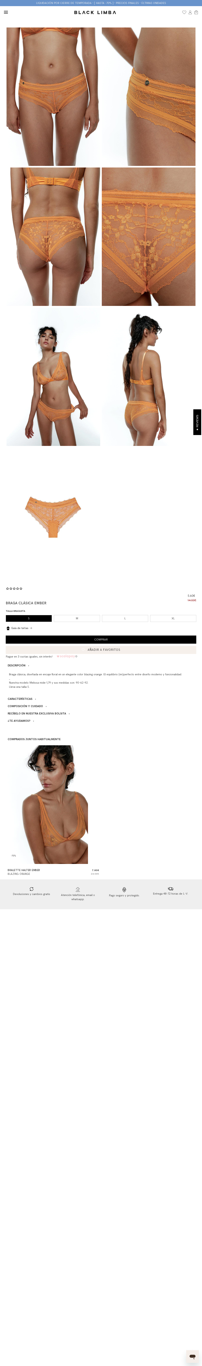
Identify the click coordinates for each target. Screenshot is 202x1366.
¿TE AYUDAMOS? (21, 721)
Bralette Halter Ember (24, 870)
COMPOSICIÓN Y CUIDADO (27, 706)
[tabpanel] (53, 97)
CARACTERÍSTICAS (22, 699)
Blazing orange (19, 874)
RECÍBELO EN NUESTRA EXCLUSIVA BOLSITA (39, 713)
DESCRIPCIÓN (18, 665)
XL (173, 618)
